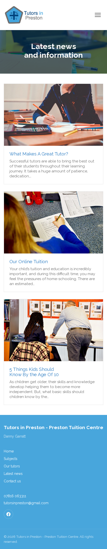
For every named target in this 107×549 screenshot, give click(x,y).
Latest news (13, 474)
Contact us (12, 481)
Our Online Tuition (28, 261)
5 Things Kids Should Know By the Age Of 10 (34, 372)
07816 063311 (15, 496)
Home (9, 451)
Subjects (10, 459)
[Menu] (97, 14)
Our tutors (12, 466)
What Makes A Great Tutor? (38, 153)
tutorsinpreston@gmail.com (26, 503)
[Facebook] (8, 514)
